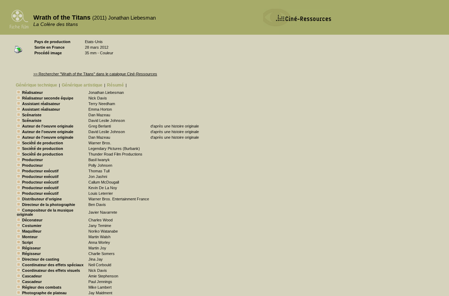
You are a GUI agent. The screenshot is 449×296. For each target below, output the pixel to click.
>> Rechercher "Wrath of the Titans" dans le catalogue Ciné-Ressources (95, 74)
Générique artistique (82, 85)
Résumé (115, 85)
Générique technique (36, 85)
